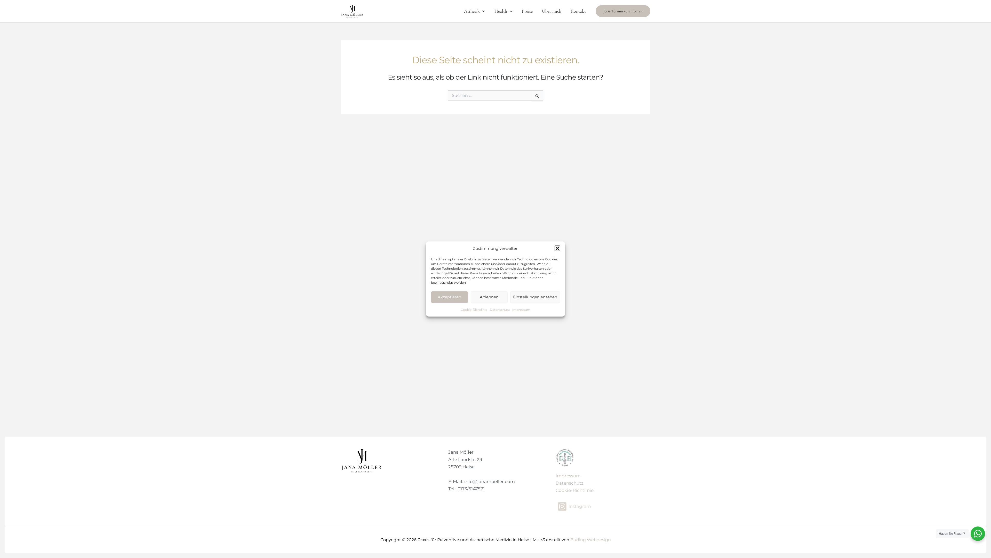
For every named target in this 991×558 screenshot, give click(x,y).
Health (500, 11)
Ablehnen (489, 297)
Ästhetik (472, 11)
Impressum (521, 309)
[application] (482, 11)
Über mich (551, 11)
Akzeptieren (449, 297)
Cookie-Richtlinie (474, 309)
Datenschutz (500, 309)
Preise (527, 11)
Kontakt (578, 11)
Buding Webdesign (590, 539)
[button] (557, 248)
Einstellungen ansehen (535, 297)
